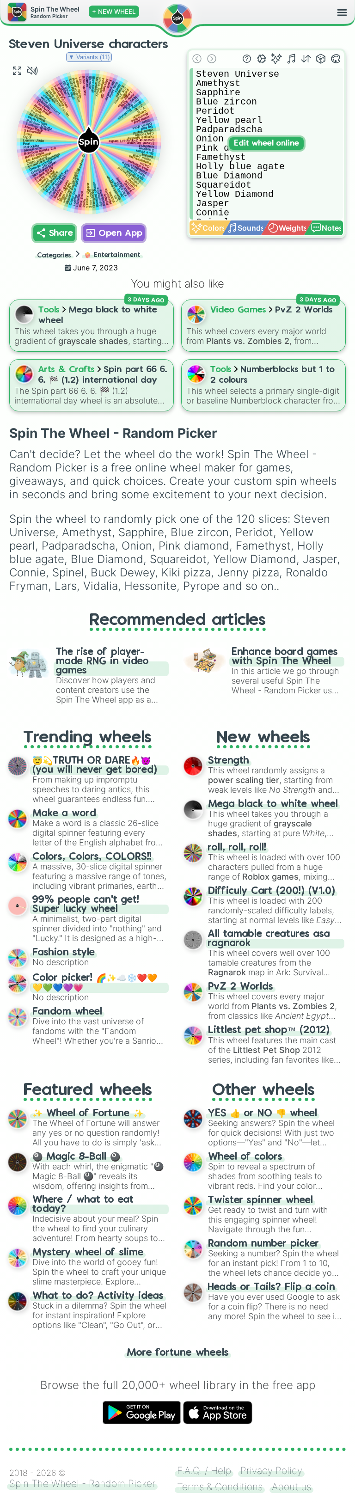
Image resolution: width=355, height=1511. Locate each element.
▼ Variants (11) (89, 57)
